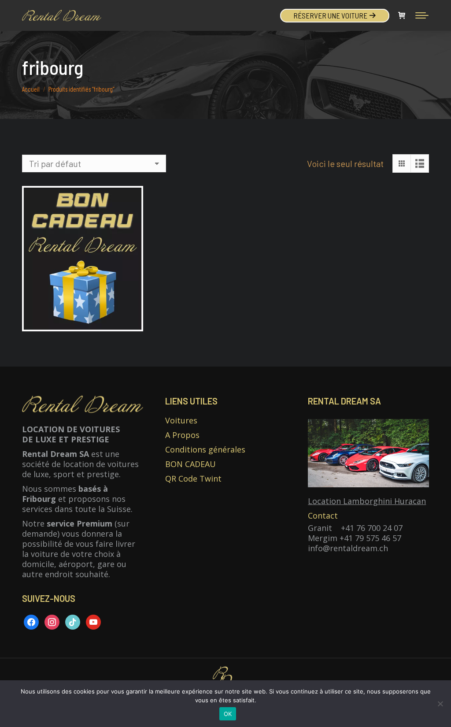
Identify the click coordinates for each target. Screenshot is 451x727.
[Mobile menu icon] (422, 15)
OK (228, 713)
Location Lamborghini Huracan (367, 501)
